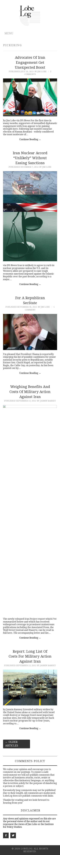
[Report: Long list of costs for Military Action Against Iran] (30, 687)
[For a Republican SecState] (30, 332)
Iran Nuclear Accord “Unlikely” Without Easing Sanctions (30, 158)
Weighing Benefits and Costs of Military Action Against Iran (30, 392)
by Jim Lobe (40, 71)
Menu (8, 33)
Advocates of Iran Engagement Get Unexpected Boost (30, 62)
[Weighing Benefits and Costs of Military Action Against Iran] (30, 510)
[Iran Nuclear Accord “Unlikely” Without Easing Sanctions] (30, 216)
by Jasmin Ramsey (46, 401)
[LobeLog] (30, 15)
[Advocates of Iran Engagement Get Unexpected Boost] (30, 97)
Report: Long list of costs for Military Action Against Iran (30, 656)
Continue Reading (30, 139)
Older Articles (11, 743)
